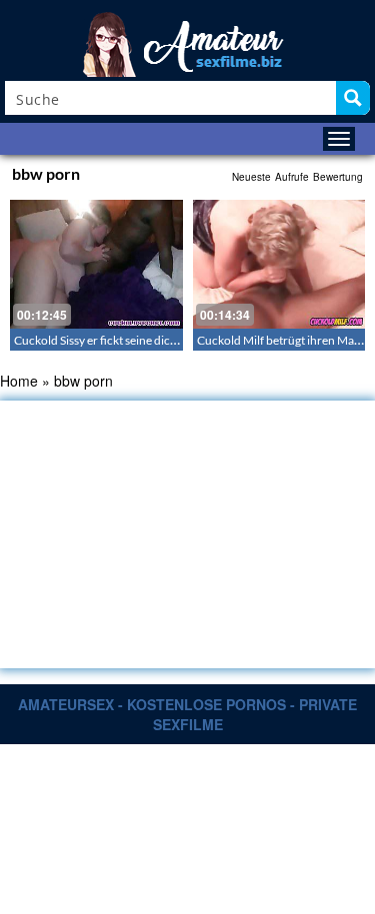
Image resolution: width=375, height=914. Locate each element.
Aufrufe (292, 177)
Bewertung (338, 177)
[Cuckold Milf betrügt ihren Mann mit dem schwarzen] (279, 264)
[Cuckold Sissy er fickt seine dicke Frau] (96, 264)
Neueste (251, 177)
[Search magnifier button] (353, 98)
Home (19, 381)
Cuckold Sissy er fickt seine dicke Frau (111, 340)
